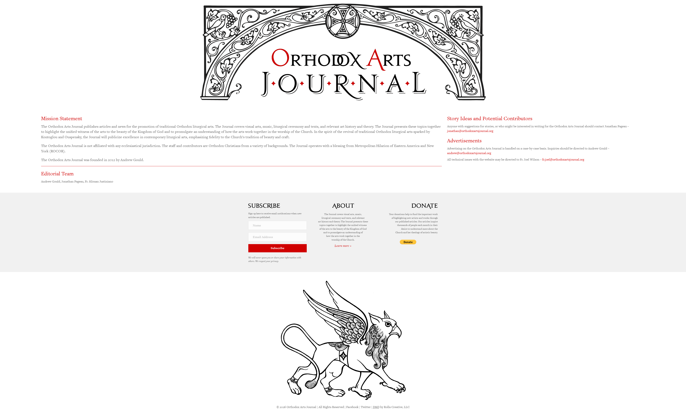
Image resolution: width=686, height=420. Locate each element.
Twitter (366, 407)
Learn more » (343, 246)
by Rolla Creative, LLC (391, 407)
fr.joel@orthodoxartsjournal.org (563, 159)
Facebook (352, 407)
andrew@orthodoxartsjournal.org (469, 153)
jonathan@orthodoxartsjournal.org (470, 131)
